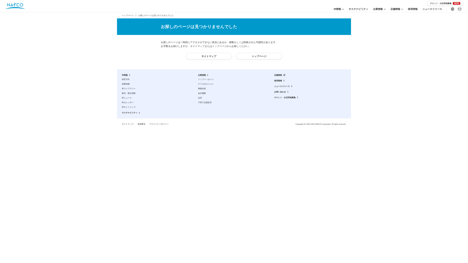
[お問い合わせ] (459, 9)
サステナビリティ (129, 113)
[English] (452, 9)
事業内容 (202, 89)
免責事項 (141, 124)
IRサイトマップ (129, 107)
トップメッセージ (206, 79)
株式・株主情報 (129, 93)
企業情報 (202, 75)
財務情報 (126, 84)
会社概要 (202, 93)
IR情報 (125, 75)
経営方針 (126, 79)
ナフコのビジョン (206, 84)
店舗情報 (278, 75)
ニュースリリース (282, 86)
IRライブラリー (129, 89)
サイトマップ (128, 124)
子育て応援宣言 (205, 102)
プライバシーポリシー (159, 124)
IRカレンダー (128, 102)
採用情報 (278, 81)
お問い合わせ (280, 92)
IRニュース (127, 98)
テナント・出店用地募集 (285, 97)
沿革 (200, 98)
